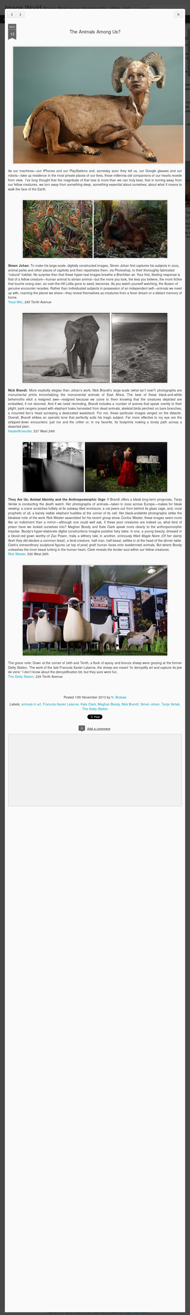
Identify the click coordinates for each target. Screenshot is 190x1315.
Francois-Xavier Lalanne (61, 704)
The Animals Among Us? (95, 31)
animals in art (31, 704)
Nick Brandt (130, 704)
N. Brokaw (118, 697)
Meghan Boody (109, 704)
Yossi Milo (15, 302)
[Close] (178, 14)
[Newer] (11, 14)
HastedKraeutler (20, 431)
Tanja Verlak (171, 704)
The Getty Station (21, 676)
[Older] (20, 14)
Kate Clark (88, 704)
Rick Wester (16, 553)
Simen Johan (150, 704)
